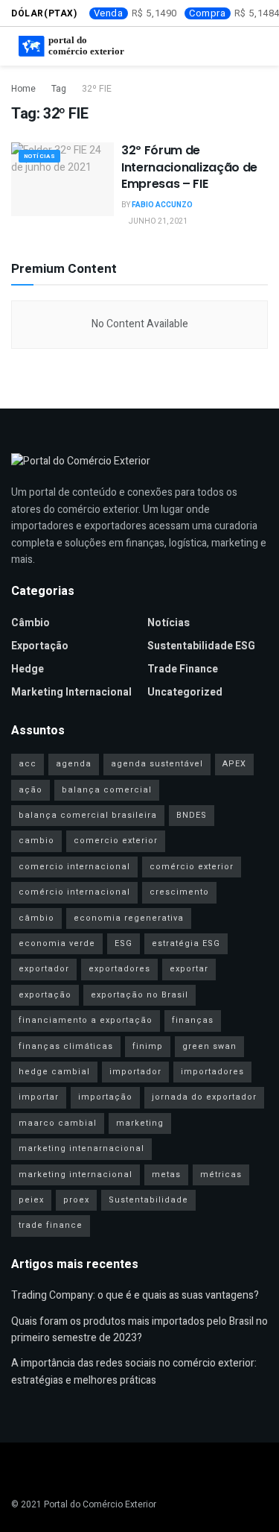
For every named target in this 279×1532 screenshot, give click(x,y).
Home (23, 88)
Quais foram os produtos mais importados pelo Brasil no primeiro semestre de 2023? (139, 1330)
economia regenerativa (129, 918)
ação (30, 790)
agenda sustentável (157, 763)
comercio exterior (116, 840)
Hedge (27, 669)
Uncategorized (184, 692)
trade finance (51, 1225)
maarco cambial (58, 1123)
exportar (189, 968)
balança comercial (107, 790)
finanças (193, 1020)
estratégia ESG (186, 943)
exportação (45, 995)
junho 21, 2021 (157, 221)
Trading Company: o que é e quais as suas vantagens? (135, 1295)
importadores (212, 1071)
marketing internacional (75, 1174)
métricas (221, 1174)
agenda (74, 763)
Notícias (39, 156)
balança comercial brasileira (88, 815)
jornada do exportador (204, 1097)
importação (105, 1097)
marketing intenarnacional (81, 1148)
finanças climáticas (66, 1046)
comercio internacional (74, 866)
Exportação (39, 646)
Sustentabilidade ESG (201, 646)
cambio (36, 840)
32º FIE (97, 88)
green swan (209, 1046)
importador (135, 1071)
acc (27, 763)
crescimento (179, 892)
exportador (44, 968)
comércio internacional (74, 892)
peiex (31, 1200)
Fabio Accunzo (162, 205)
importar (39, 1097)
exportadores (119, 968)
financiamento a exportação (86, 1020)
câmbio (36, 918)
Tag (58, 88)
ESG (123, 943)
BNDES (191, 815)
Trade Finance (182, 669)
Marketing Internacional (71, 692)
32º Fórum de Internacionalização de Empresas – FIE (189, 167)
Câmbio (30, 623)
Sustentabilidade (148, 1200)
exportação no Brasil (139, 995)
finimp (147, 1046)
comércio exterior (192, 866)
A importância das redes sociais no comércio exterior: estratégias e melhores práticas (134, 1371)
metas (166, 1174)
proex (76, 1200)
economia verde (57, 943)
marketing (140, 1123)
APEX (234, 763)
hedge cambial (54, 1071)
